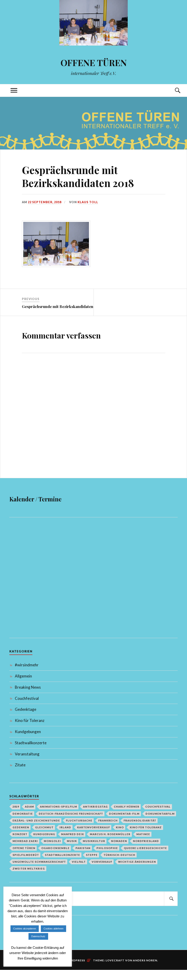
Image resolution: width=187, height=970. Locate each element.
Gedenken (21, 827)
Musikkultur (94, 840)
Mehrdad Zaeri (25, 840)
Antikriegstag (95, 806)
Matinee (143, 834)
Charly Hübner (126, 806)
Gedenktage (25, 709)
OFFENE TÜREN (93, 62)
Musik (72, 840)
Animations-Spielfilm (58, 806)
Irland (65, 827)
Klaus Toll (88, 202)
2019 (16, 806)
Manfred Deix (72, 834)
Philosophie (107, 848)
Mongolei (52, 840)
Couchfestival (27, 698)
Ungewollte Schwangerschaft (39, 861)
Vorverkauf (102, 861)
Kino (120, 827)
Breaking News (28, 687)
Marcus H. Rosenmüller (110, 834)
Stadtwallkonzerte (31, 742)
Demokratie (23, 813)
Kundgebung (44, 834)
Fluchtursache (79, 820)
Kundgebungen (28, 731)
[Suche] (173, 90)
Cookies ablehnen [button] (53, 928)
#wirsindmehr (27, 664)
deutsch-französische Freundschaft (71, 813)
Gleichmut (44, 827)
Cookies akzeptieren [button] (24, 928)
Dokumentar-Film (124, 813)
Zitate (20, 764)
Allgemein (23, 676)
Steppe (92, 854)
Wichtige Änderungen (137, 861)
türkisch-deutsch (119, 854)
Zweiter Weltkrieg (29, 868)
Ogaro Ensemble (55, 848)
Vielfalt (79, 861)
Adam (29, 806)
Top (173, 920)
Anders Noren (145, 960)
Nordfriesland (146, 840)
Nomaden (119, 840)
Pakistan (83, 848)
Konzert (20, 834)
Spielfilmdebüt (26, 854)
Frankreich (108, 820)
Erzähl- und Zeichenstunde (36, 820)
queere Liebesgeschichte (145, 848)
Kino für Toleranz (29, 720)
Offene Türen (24, 848)
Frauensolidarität (140, 820)
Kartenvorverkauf (93, 827)
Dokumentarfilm (160, 813)
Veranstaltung (27, 754)
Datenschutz (38, 936)
